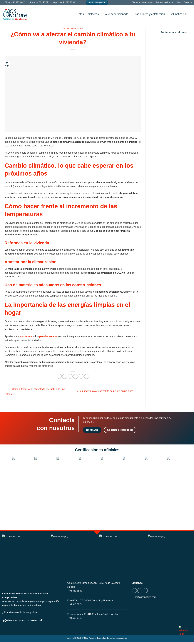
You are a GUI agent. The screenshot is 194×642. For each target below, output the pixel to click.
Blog (179, 2)
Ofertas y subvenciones (142, 2)
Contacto (188, 2)
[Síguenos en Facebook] (121, 2)
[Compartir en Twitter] (64, 376)
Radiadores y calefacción (149, 14)
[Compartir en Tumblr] (86, 376)
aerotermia (26, 336)
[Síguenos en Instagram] (124, 2)
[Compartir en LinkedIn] (81, 376)
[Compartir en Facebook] (59, 376)
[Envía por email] (70, 376)
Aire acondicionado (116, 14)
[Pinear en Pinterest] (75, 376)
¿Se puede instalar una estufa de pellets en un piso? (105, 391)
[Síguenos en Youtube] (127, 2)
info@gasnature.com (145, 597)
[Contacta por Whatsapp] (183, 630)
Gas (81, 14)
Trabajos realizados (164, 2)
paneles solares (48, 336)
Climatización (179, 14)
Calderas (93, 14)
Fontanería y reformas (174, 32)
